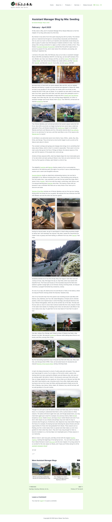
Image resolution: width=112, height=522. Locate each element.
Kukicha (50, 183)
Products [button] (67, 5)
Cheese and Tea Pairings (71, 95)
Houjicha (42, 167)
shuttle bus (61, 128)
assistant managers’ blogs (39, 446)
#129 (74, 416)
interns (67, 59)
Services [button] (76, 5)
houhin (42, 181)
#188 (38, 61)
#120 (49, 418)
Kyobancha (40, 101)
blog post (52, 442)
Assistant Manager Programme (46, 47)
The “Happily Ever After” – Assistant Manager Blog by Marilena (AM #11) (61, 478)
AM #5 (75, 61)
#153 (40, 418)
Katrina (66, 63)
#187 (73, 59)
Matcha (50, 167)
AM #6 (37, 63)
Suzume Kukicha (36, 175)
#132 (59, 418)
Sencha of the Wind (37, 191)
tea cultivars (74, 130)
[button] (62, 5)
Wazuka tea (35, 134)
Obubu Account (87, 5)
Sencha (74, 235)
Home (51, 5)
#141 (59, 99)
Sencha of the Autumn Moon (45, 364)
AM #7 (50, 63)
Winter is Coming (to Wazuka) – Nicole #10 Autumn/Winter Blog (41, 477)
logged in (42, 501)
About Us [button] (58, 5)
